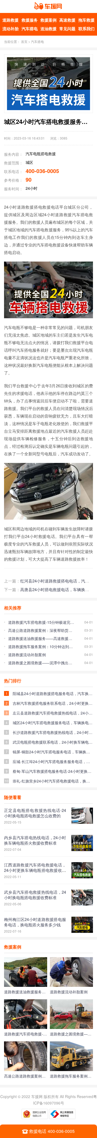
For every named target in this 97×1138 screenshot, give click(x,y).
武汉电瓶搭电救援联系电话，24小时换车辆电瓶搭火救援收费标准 (53, 742)
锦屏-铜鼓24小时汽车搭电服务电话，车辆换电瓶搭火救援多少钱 (53, 751)
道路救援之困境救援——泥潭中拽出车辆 (41, 662)
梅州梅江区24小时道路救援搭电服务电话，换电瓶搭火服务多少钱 (35, 921)
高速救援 (67, 20)
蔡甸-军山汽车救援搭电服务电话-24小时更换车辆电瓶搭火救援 (53, 771)
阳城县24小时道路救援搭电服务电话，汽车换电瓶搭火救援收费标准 (53, 693)
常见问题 (67, 29)
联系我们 (86, 29)
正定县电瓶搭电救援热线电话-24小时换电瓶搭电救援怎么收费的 (35, 812)
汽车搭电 (30, 29)
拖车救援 (86, 20)
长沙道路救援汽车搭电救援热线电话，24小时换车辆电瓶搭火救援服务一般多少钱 (53, 732)
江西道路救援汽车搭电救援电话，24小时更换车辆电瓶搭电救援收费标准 (35, 870)
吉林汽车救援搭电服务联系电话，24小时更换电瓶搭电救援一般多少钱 (53, 703)
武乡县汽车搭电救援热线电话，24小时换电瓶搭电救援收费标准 (35, 894)
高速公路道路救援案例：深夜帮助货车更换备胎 (41, 630)
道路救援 (10, 20)
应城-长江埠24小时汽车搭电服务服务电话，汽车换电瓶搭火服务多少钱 (53, 761)
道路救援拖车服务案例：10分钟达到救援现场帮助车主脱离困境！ (41, 646)
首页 (24, 41)
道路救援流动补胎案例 (27, 654)
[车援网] (48, 9)
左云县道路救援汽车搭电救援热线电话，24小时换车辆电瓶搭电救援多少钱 (53, 712)
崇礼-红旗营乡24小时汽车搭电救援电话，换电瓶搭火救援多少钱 (53, 780)
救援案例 (48, 20)
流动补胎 (10, 29)
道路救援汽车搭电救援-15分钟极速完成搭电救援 (41, 622)
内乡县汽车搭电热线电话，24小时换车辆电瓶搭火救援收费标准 (35, 840)
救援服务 (30, 20)
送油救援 (48, 29)
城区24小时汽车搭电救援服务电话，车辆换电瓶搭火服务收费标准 (53, 722)
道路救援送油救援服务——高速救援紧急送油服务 (41, 638)
